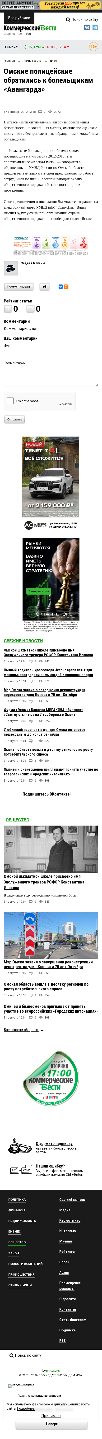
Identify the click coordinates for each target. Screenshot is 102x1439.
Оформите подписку (54, 1143)
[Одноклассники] (66, 286)
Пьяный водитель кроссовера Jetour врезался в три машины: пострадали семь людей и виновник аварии (48, 672)
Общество (17, 819)
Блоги (64, 1262)
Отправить (14, 419)
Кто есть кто (69, 1220)
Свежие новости (23, 640)
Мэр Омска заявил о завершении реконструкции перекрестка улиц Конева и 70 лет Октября (44, 692)
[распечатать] (43, 289)
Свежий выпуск (72, 1200)
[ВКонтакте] (61, 286)
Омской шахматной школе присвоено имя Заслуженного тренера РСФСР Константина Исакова (48, 652)
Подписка (67, 1330)
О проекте (67, 1299)
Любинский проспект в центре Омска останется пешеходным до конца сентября (44, 732)
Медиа (64, 1210)
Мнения (65, 1241)
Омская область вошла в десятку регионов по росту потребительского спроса (46, 986)
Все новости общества (21, 1030)
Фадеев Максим (32, 263)
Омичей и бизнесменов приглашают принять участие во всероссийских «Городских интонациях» (51, 771)
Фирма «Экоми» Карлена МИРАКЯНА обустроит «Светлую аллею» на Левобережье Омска (43, 712)
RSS (62, 1341)
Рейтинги (67, 1252)
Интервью (67, 1231)
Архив (64, 1272)
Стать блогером (72, 1320)
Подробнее (26, 1408)
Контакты (67, 1309)
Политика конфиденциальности (39, 1395)
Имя (7, 345)
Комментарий (15, 363)
